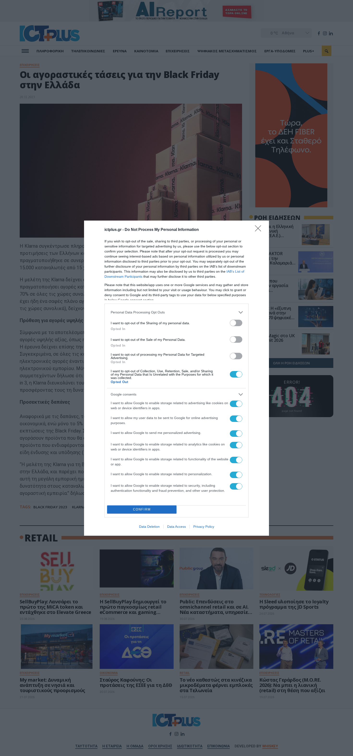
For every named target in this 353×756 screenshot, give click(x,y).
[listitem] (176, 312)
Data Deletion (149, 526)
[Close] (259, 229)
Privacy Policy (203, 526)
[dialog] (176, 378)
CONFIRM (142, 509)
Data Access (176, 526)
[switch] (236, 323)
